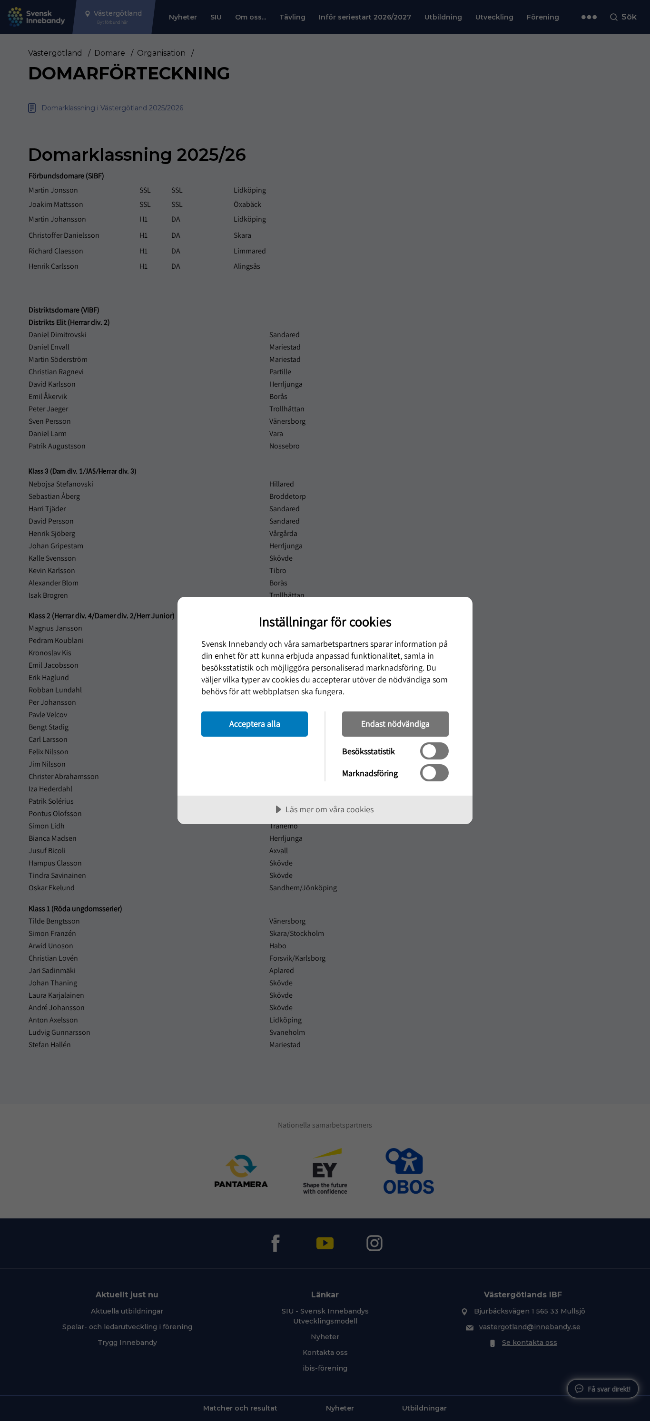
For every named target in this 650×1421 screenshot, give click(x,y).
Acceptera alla (254, 723)
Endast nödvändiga (395, 723)
